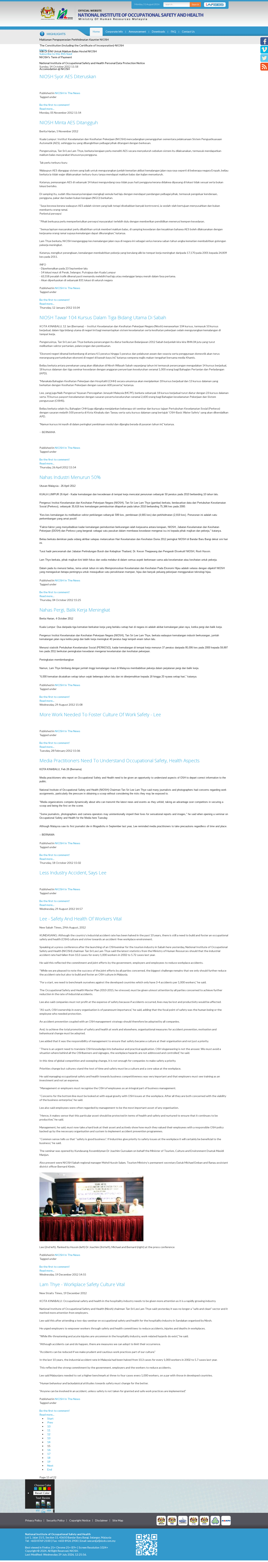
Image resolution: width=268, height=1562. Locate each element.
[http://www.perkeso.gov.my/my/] (215, 1520)
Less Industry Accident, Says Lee (72, 872)
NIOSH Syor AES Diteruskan (67, 76)
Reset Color (42, 1493)
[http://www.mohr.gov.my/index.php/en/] (193, 1520)
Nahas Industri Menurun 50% (70, 477)
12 (48, 1434)
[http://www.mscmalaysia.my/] (183, 1520)
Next (50, 1465)
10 (48, 1426)
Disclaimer (101, 1520)
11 (48, 1430)
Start (50, 1418)
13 (48, 1438)
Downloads (158, 31)
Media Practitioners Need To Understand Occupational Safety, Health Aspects (119, 760)
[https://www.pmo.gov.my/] (172, 1520)
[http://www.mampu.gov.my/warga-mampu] (226, 1520)
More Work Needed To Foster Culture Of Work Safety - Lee (100, 714)
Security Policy (55, 1520)
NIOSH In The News (67, 93)
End (49, 1469)
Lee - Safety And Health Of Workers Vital (80, 918)
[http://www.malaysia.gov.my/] (161, 1520)
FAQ (173, 31)
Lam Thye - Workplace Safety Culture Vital (82, 1284)
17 (48, 1453)
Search (195, 4)
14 (48, 1442)
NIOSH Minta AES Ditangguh (68, 122)
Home (96, 31)
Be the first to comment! (54, 104)
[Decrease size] (49, 1506)
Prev (50, 1422)
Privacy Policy (33, 1520)
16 (48, 1449)
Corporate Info (114, 31)
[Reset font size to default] (43, 1506)
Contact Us (188, 31)
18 (48, 1457)
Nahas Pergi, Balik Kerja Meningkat (74, 609)
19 (48, 1461)
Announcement (137, 31)
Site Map (117, 1520)
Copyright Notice (79, 1520)
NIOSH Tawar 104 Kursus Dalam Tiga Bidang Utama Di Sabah (102, 317)
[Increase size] (38, 1506)
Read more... (46, 108)
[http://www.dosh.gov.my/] (204, 1520)
